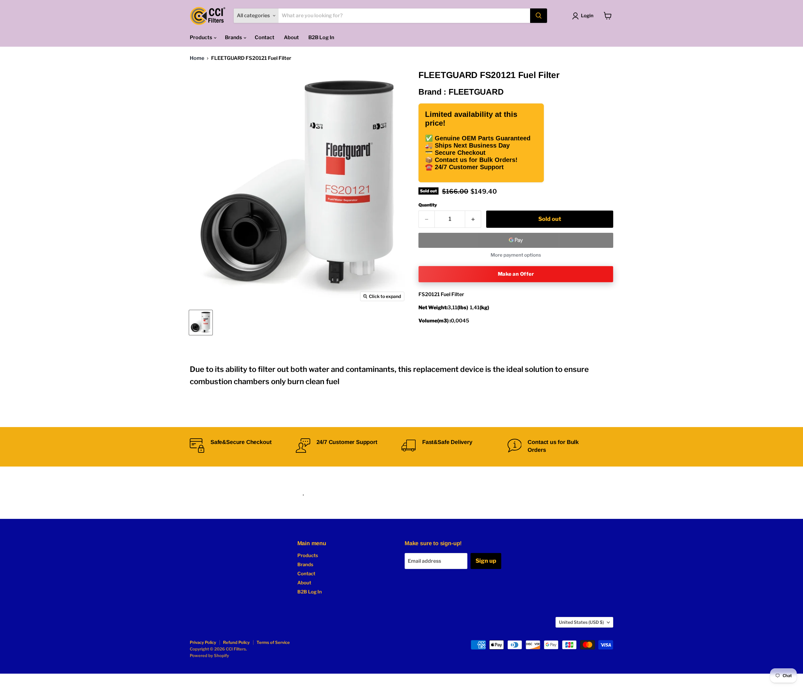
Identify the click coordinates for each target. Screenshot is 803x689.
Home (197, 58)
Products (201, 37)
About (291, 37)
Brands (234, 37)
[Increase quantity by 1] (473, 219)
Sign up (486, 560)
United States (581, 622)
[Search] (538, 15)
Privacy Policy (203, 642)
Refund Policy (236, 642)
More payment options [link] (516, 255)
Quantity (427, 204)
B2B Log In (321, 37)
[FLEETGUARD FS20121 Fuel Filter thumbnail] (200, 322)
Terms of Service (273, 642)
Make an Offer (516, 274)
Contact (264, 37)
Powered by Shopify (209, 655)
